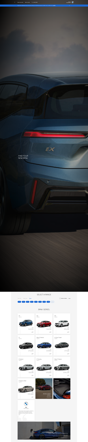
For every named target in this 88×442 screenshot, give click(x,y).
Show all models (64, 298)
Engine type (25, 298)
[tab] (19, 298)
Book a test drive (20, 2)
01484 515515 (35, 2)
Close (69, 6)
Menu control (15, 2)
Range (30, 298)
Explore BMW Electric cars (62, 437)
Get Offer (54, 5)
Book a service (27, 2)
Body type (19, 298)
